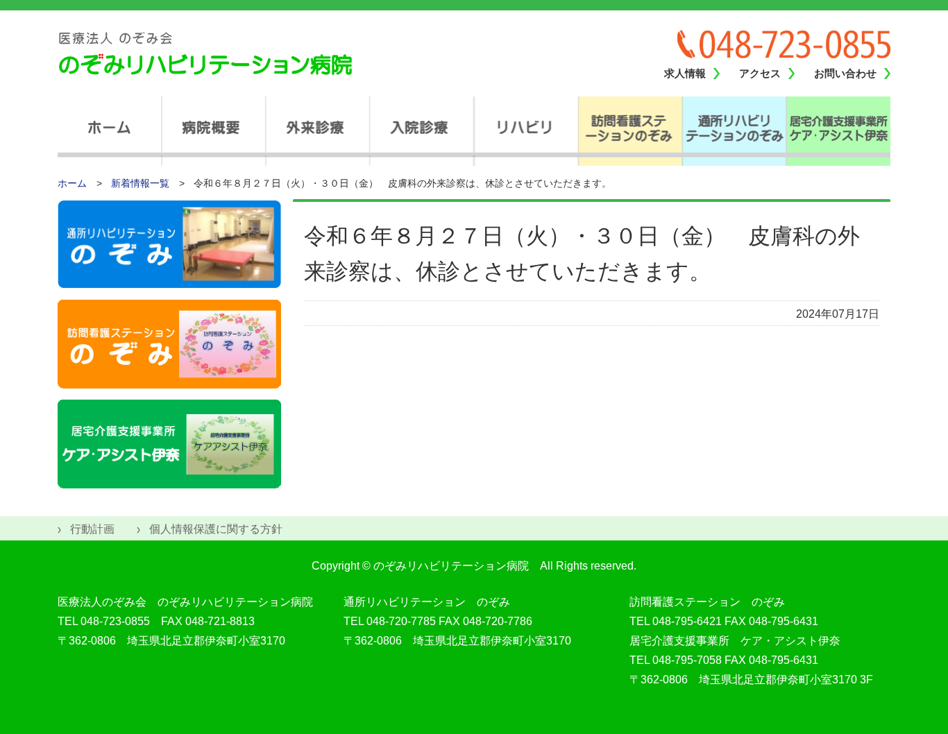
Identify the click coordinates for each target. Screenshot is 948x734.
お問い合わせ (845, 73)
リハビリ (526, 131)
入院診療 (422, 131)
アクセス (760, 73)
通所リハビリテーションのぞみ (734, 131)
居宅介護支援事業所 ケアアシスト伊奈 (838, 131)
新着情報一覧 (140, 183)
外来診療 (318, 131)
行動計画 (92, 529)
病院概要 (214, 131)
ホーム (110, 131)
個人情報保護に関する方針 (215, 529)
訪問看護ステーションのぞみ (630, 131)
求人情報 (685, 73)
